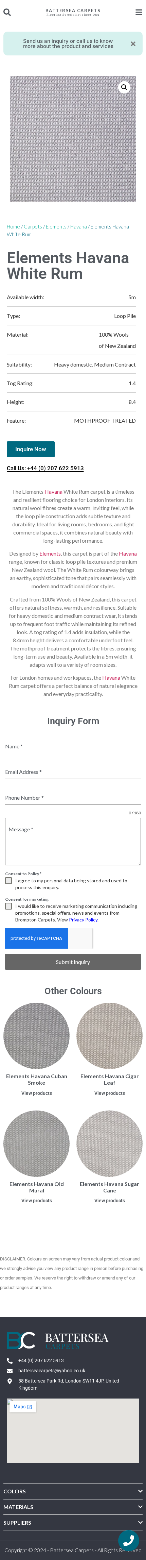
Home (13, 226)
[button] (124, 87)
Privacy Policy (83, 919)
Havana (78, 226)
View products (36, 1093)
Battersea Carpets (73, 10)
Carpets (33, 226)
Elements (56, 226)
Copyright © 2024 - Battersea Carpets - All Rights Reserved (73, 1550)
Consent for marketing (27, 899)
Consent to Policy (23, 873)
